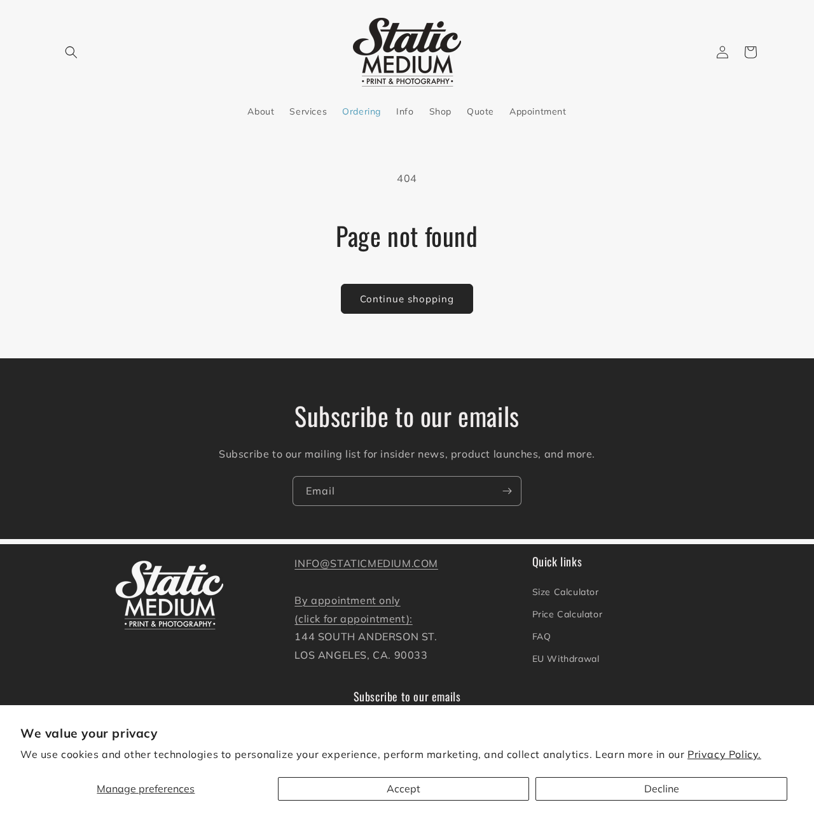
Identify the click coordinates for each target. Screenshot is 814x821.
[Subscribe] (507, 491)
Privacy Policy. (724, 754)
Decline (661, 788)
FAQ (541, 636)
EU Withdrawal (566, 658)
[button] (71, 52)
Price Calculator (567, 614)
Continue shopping (407, 299)
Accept (403, 788)
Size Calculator (565, 592)
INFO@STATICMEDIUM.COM (366, 563)
